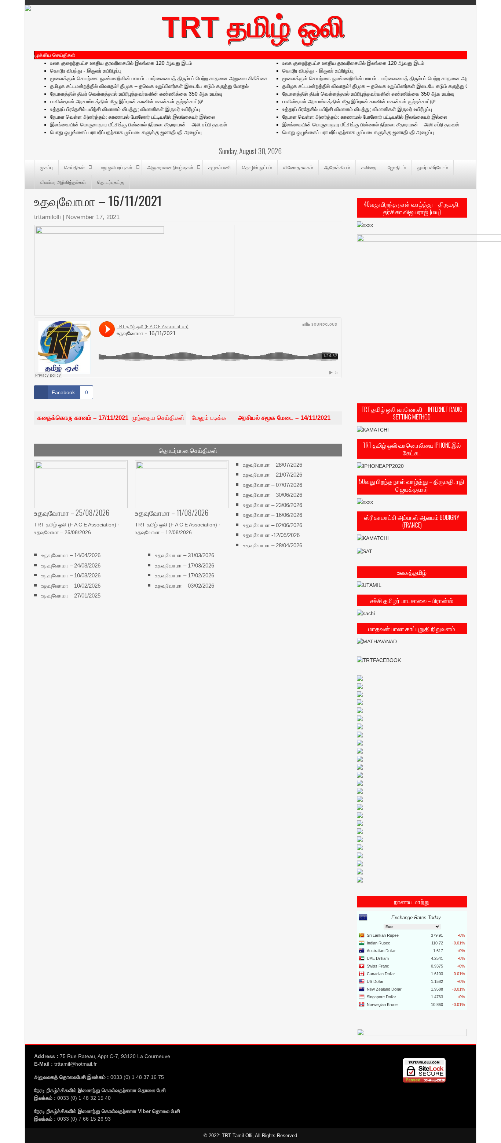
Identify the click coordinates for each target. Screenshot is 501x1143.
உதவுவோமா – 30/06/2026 (272, 495)
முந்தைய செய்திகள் (110, 417)
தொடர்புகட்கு (110, 181)
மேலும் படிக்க (261, 417)
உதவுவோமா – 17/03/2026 (184, 565)
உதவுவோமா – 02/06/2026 (272, 525)
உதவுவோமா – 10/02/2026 (70, 585)
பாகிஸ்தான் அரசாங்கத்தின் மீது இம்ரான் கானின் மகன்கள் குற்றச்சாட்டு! (117, 101)
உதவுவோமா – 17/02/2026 (184, 575)
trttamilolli (47, 217)
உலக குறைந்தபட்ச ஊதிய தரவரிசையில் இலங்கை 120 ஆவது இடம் (112, 63)
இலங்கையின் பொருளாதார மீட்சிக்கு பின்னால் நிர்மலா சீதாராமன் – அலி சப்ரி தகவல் (129, 124)
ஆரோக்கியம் (337, 167)
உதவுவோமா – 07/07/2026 (272, 485)
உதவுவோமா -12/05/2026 (271, 535)
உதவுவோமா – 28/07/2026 (272, 465)
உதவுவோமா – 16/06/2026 (272, 515)
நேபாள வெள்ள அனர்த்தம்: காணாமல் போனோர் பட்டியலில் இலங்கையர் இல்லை (123, 117)
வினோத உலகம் (298, 167)
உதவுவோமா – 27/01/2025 (70, 595)
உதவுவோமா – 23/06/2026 (272, 505)
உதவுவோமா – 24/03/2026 (70, 565)
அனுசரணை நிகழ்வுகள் (170, 167)
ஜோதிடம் (397, 167)
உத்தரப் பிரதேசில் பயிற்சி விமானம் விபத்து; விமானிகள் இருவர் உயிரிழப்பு (115, 109)
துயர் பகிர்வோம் (432, 167)
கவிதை (368, 167)
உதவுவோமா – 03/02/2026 (184, 585)
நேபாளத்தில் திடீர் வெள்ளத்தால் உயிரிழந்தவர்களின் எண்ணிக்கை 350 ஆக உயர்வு (127, 94)
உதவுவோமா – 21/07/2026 (272, 474)
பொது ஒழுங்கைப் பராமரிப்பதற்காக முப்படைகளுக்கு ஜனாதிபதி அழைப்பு (116, 132)
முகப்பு (46, 167)
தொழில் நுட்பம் (257, 167)
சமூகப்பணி (219, 167)
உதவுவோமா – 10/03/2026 (70, 575)
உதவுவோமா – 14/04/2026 (70, 555)
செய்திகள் (74, 167)
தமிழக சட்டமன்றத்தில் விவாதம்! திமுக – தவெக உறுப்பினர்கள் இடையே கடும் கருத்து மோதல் (140, 86)
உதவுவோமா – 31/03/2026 (184, 555)
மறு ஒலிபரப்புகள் (116, 167)
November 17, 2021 (93, 217)
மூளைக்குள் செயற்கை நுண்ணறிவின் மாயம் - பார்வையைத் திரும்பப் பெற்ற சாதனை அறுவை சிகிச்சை (149, 78)
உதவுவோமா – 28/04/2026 (272, 545)
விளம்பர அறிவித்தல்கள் (63, 181)
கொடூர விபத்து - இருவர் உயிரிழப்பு (76, 71)
